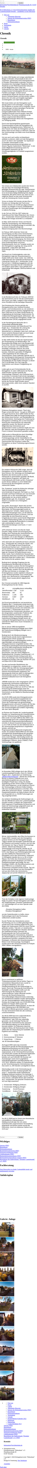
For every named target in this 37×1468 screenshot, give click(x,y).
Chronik (6, 29)
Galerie (6, 27)
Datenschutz (11, 1422)
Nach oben (3, 1467)
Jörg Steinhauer (22, 1460)
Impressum (11, 1420)
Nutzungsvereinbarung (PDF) (9, 1152)
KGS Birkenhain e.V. (17, 10)
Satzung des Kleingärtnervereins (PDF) (19, 18)
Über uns (6, 15)
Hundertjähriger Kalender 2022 (17, 1418)
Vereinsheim (7, 25)
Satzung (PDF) (4, 1145)
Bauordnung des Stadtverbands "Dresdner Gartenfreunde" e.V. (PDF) (16, 1437)
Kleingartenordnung (14, 22)
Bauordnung (11, 20)
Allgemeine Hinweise (14, 16)
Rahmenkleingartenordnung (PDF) (10, 1156)
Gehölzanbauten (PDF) (7, 1154)
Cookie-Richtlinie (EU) (15, 1424)
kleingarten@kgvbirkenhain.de (9, 5)
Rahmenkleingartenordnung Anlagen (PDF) (13, 1158)
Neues (6, 23)
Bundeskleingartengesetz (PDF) (9, 1151)
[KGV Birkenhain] (7, 1236)
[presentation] (20, 44)
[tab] (9, 49)
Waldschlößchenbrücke (10, 776)
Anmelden (7, 1464)
